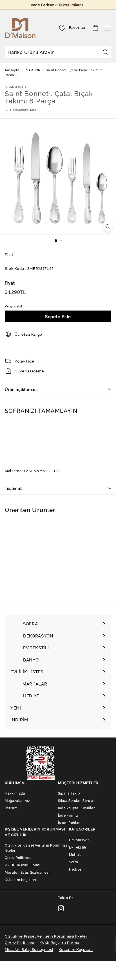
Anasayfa (12, 70)
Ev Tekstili (77, 847)
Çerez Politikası (18, 857)
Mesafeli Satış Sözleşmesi (27, 872)
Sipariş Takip (69, 793)
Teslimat (13, 488)
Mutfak (75, 854)
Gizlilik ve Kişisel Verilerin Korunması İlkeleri (37, 847)
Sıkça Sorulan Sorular (76, 800)
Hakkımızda (15, 793)
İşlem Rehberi (70, 822)
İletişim (11, 807)
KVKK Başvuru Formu (23, 864)
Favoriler (77, 27)
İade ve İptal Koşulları (77, 807)
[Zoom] (107, 226)
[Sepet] (95, 28)
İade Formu (68, 815)
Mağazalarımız (17, 800)
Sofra (73, 861)
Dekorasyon (79, 839)
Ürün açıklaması (21, 389)
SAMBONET (35, 70)
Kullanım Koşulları (20, 879)
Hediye (75, 869)
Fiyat (10, 282)
